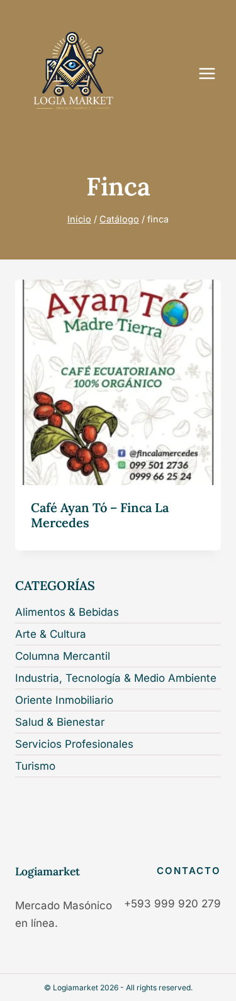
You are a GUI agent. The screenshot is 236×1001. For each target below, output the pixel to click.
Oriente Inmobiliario (64, 700)
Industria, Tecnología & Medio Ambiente (115, 678)
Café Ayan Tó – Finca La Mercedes (100, 515)
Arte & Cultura (50, 634)
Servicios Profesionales (74, 744)
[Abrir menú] (213, 73)
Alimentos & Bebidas (67, 612)
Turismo (35, 766)
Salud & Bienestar (59, 722)
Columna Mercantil (62, 656)
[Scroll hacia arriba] (218, 981)
